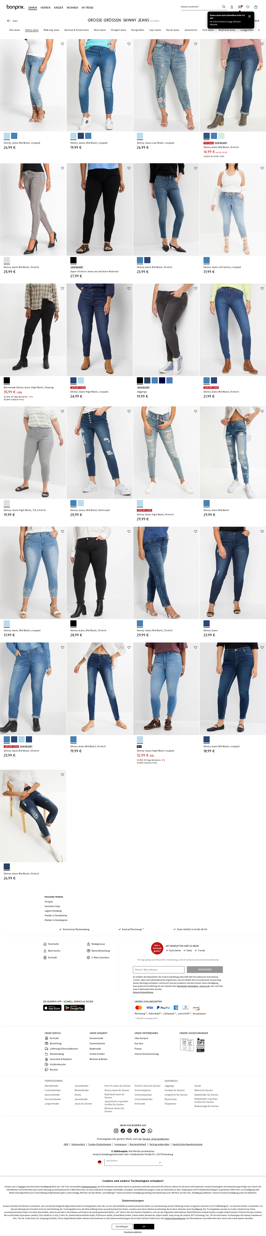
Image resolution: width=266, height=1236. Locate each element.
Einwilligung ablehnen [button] (133, 1232)
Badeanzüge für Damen (206, 1106)
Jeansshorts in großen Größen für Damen (116, 1103)
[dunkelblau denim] (81, 136)
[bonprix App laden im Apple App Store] (52, 1008)
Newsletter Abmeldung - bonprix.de (193, 986)
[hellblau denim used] (81, 380)
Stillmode (140, 1103)
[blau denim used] (140, 260)
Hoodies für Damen (175, 1090)
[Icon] (62, 43)
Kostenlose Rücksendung (76, 929)
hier (77, 1192)
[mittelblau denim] (169, 380)
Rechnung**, (141, 1013)
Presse (138, 1048)
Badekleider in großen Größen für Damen (206, 1100)
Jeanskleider (81, 1099)
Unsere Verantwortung (147, 1054)
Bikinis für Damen (203, 1090)
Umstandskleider (144, 1099)
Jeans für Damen (83, 1103)
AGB (66, 1144)
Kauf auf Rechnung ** (133, 929)
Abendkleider (51, 1086)
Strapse (49, 901)
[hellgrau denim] (7, 260)
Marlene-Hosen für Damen (114, 1110)
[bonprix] (15, 7)
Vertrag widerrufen (159, 1144)
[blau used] (214, 136)
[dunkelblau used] (207, 136)
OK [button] (144, 1226)
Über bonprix (141, 1038)
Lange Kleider (52, 1103)
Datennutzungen (89, 1186)
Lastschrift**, (185, 1013)
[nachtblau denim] (147, 380)
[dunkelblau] (29, 739)
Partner (21, 1186)
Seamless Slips (52, 906)
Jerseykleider (82, 1086)
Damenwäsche (97, 1043)
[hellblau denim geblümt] (7, 136)
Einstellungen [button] (122, 1226)
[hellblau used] (221, 136)
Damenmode (96, 1038)
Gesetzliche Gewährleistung (187, 1144)
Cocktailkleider (53, 1090)
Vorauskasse (199, 1013)
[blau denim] (88, 136)
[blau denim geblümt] (14, 136)
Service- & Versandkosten (156, 1139)
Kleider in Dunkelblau (56, 915)
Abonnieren (205, 969)
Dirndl (197, 1086)
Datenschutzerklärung (175, 1218)
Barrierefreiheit (138, 1144)
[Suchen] (223, 6)
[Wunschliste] (247, 7)
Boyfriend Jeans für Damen (115, 1096)
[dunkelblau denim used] (147, 260)
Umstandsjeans (143, 1090)
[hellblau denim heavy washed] (140, 503)
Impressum (121, 1144)
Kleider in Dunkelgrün (56, 920)
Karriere (139, 1043)
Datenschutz (78, 1144)
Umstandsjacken (143, 1094)
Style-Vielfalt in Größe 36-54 (192, 929)
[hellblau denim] (73, 136)
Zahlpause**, (170, 1013)
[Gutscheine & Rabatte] (239, 7)
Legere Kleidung (53, 911)
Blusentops (171, 1099)
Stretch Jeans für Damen (147, 1086)
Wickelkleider (82, 1090)
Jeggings (169, 1086)
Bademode (95, 1048)
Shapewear (170, 1103)
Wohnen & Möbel (98, 1059)
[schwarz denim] (73, 260)
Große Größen (97, 1054)
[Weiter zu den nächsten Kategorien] (259, 30)
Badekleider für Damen (206, 1094)
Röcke (78, 1094)
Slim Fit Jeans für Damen (118, 1086)
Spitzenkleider (52, 1094)
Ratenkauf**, (156, 1013)
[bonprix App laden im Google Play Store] (74, 1008)
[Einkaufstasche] (255, 7)
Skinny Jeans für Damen (117, 1090)
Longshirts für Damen (176, 1094)
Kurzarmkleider (53, 1099)
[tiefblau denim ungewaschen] (162, 380)
